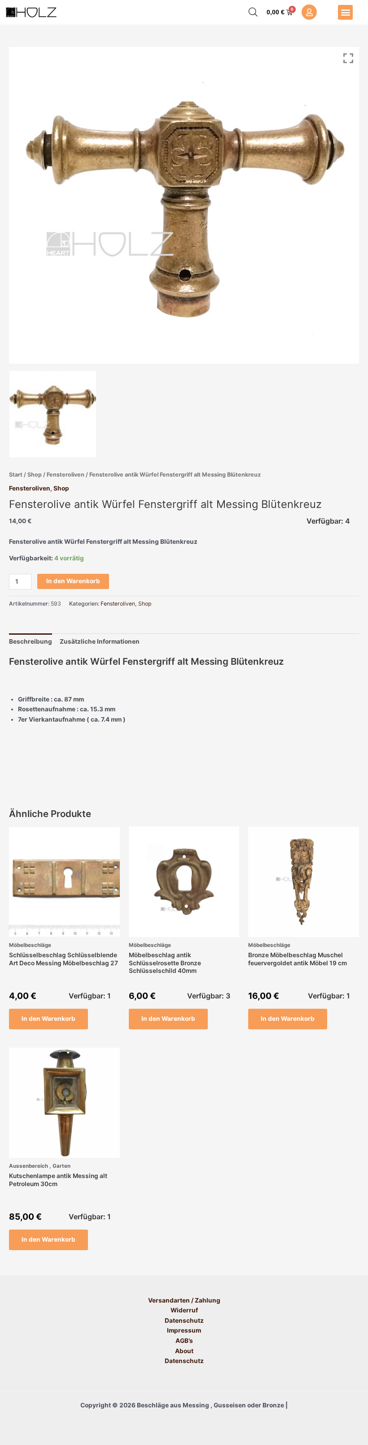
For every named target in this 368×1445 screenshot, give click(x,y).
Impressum (184, 1330)
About (184, 1351)
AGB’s (184, 1340)
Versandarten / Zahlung (184, 1300)
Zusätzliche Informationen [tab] (100, 641)
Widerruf (184, 1310)
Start (15, 474)
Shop (34, 474)
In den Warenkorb (73, 581)
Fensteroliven (65, 474)
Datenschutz (184, 1320)
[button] (345, 12)
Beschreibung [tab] (30, 641)
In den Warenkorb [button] (48, 1018)
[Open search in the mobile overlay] (253, 12)
